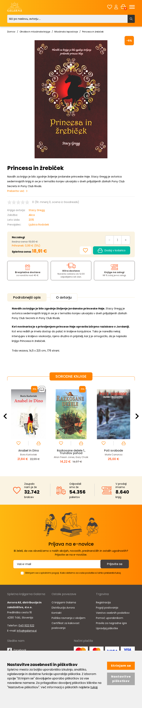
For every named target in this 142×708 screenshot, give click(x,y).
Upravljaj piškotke (107, 628)
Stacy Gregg (37, 210)
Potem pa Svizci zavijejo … (114, 450)
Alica (32, 215)
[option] (29, 425)
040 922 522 (26, 625)
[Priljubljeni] (109, 7)
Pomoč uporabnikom (109, 618)
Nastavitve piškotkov (121, 678)
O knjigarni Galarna (64, 602)
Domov (11, 31)
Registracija (103, 602)
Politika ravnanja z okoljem (68, 618)
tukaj (93, 687)
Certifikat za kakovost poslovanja (66, 625)
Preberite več (15, 191)
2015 (31, 220)
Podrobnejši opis (27, 297)
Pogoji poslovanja (107, 607)
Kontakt (57, 613)
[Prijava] (116, 7)
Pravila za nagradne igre (111, 623)
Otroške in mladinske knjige (35, 31)
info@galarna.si (27, 631)
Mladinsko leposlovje (66, 31)
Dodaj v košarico (115, 250)
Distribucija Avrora (63, 607)
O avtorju (64, 297)
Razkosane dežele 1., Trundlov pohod (29, 452)
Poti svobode (71, 450)
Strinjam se (121, 666)
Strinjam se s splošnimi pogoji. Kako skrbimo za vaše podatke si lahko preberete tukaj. (73, 572)
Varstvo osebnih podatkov (113, 613)
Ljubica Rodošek (39, 224)
